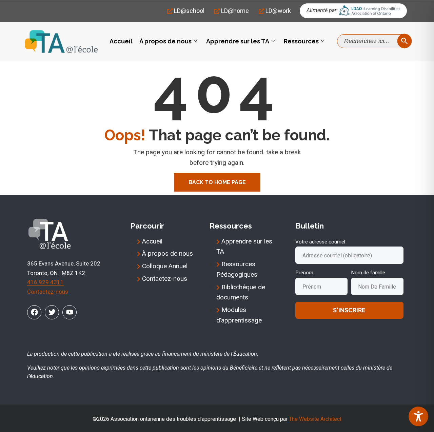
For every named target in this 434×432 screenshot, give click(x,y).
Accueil (121, 41)
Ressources (301, 41)
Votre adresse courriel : (321, 242)
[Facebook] (34, 312)
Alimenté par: (322, 10)
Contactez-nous (47, 291)
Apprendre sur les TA (237, 41)
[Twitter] (52, 312)
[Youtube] (69, 312)
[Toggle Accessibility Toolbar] (418, 416)
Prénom (304, 273)
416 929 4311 (45, 282)
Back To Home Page (217, 182)
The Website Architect (315, 419)
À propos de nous (165, 41)
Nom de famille (368, 273)
